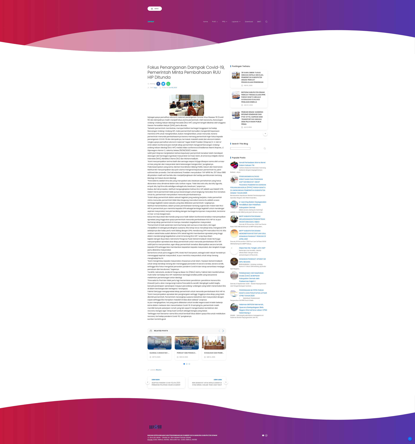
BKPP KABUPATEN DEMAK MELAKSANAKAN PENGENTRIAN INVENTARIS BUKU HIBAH (252, 219)
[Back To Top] (410, 439)
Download (249, 22)
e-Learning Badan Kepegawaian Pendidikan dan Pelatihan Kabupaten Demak (252, 205)
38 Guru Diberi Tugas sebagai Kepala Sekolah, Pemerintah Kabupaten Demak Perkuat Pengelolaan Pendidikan (252, 77)
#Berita (158, 370)
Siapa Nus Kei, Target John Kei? (252, 248)
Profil (214, 22)
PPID (223, 22)
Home (205, 22)
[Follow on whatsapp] (266, 435)
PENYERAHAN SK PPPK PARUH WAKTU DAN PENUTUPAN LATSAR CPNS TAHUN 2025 (253, 293)
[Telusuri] (266, 21)
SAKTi (259, 22)
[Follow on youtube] (263, 435)
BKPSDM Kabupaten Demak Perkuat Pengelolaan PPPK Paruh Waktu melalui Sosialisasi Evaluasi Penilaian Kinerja (253, 97)
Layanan (235, 22)
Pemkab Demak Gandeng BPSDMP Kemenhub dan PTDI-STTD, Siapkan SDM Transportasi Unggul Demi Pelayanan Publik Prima (252, 118)
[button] (158, 84)
